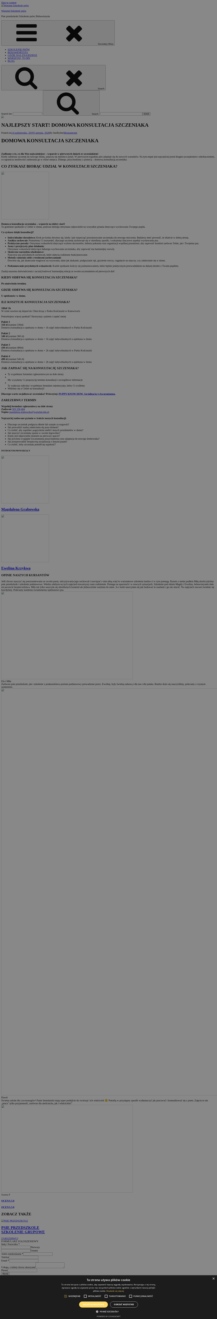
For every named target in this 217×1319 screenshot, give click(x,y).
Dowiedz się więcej (115, 1291)
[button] (108, 1311)
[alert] (108, 659)
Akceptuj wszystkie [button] (93, 1304)
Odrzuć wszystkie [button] (124, 1304)
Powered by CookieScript (108, 1316)
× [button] (213, 1279)
